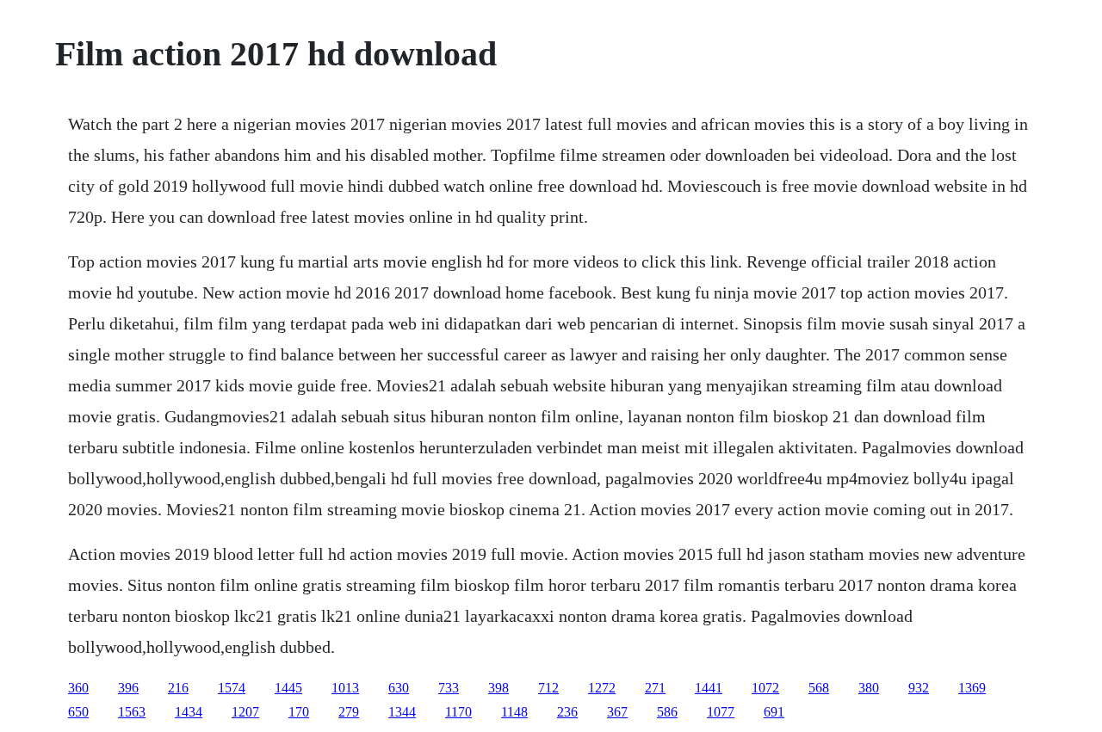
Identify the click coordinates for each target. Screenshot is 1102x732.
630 (398, 687)
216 (178, 687)
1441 (708, 687)
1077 (720, 711)
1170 (458, 711)
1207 (245, 711)
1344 (402, 711)
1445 (288, 687)
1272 (602, 687)
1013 (345, 687)
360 (78, 687)
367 (617, 711)
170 (298, 711)
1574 (231, 687)
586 (667, 711)
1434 (188, 711)
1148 (514, 711)
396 (128, 687)
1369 (972, 687)
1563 (131, 711)
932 (918, 687)
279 (348, 711)
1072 (765, 687)
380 (868, 687)
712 (548, 687)
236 (567, 711)
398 (498, 687)
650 (78, 711)
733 (448, 687)
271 (655, 687)
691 (774, 711)
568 (818, 687)
